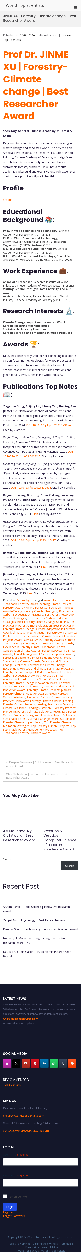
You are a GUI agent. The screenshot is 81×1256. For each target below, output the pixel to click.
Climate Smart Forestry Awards (44, 640)
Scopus (7, 200)
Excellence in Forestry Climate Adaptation (29, 647)
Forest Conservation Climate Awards (34, 648)
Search (7, 859)
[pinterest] (35, 1063)
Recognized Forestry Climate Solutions (50, 715)
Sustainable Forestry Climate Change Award (31, 719)
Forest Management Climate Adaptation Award (44, 654)
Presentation (32, 1247)
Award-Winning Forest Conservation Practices (44, 607)
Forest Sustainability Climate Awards (37, 659)
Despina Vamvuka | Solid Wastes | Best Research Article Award (39, 764)
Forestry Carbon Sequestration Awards (37, 673)
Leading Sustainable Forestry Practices (52, 708)
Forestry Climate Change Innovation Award (30, 683)
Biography (22, 600)
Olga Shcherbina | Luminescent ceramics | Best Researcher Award (36, 775)
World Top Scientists (25, 5)
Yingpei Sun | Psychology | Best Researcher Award (35, 920)
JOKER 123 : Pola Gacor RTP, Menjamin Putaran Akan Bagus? (37, 954)
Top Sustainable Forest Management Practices (39, 727)
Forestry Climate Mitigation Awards (25, 693)
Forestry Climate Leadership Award (49, 690)
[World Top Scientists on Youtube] (26, 1063)
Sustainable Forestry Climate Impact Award (39, 720)
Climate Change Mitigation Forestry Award (39, 632)
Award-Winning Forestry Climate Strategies (30, 611)
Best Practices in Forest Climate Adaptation (39, 623)
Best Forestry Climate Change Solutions (42, 622)
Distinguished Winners (45, 1243)
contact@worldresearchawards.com (26, 1130)
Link (35, 514)
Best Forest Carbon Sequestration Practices (38, 612)
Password (15, 1175)
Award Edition (50, 1247)
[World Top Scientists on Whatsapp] (54, 1063)
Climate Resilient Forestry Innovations (40, 634)
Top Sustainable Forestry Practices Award (33, 731)
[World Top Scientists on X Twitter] (16, 1063)
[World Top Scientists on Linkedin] (44, 1063)
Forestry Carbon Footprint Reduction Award (31, 672)
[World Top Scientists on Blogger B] (72, 1063)
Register (8, 1212)
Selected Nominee (20, 1243)
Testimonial (66, 1243)
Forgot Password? (14, 1216)
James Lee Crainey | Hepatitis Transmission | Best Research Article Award (60, 840)
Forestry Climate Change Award (47, 679)
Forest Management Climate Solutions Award (32, 657)
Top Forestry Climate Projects (50, 726)
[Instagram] (7, 1063)
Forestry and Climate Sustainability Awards (47, 668)
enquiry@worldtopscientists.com (23, 1115)
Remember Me (17, 1196)
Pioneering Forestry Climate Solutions (27, 711)
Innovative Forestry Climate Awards (38, 701)
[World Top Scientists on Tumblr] (63, 1063)
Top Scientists (12, 1084)
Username (16, 1154)
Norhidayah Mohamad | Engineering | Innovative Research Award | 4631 (34, 940)
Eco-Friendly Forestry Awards (54, 643)
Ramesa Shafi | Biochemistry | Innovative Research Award (40, 929)
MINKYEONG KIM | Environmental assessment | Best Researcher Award (19, 837)
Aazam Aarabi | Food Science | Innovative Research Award (36, 909)
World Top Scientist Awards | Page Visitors (41, 1250)
